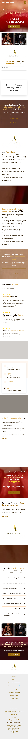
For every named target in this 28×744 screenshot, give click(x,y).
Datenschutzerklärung (14, 731)
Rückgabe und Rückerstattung (14, 728)
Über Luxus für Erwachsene (14, 732)
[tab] (14, 578)
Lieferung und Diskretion (14, 726)
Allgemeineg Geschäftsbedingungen (14, 725)
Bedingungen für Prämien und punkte (14, 729)
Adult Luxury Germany (8, 2)
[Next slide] (26, 39)
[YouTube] (16, 719)
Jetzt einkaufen (14, 714)
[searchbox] (12, 67)
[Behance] (18, 719)
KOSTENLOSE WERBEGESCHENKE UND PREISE (14, 711)
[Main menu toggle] (25, 2)
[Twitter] (11, 719)
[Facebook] (9, 719)
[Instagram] (14, 719)
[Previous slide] (2, 39)
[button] (14, 118)
